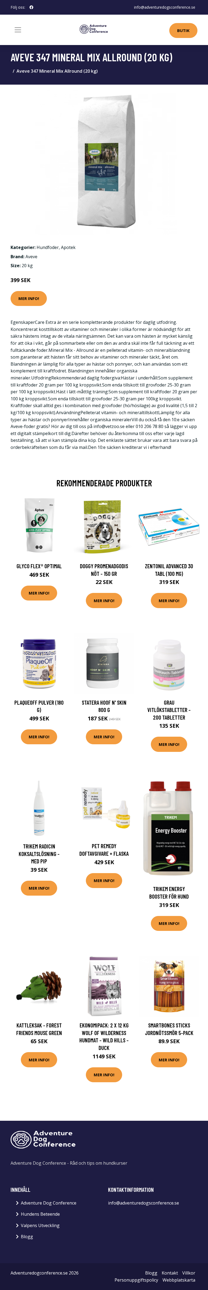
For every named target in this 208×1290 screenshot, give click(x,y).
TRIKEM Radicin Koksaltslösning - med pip (39, 853)
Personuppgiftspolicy (136, 1280)
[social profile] (31, 7)
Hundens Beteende (40, 1214)
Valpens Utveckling (40, 1225)
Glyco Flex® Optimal (39, 566)
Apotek (68, 247)
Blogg (27, 1237)
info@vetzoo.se (109, 426)
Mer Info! (28, 298)
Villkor (188, 1273)
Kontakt (170, 1273)
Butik (183, 30)
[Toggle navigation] (18, 30)
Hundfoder (48, 247)
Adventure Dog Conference (48, 1203)
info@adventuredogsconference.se (164, 7)
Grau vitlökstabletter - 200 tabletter (169, 710)
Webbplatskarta (178, 1280)
